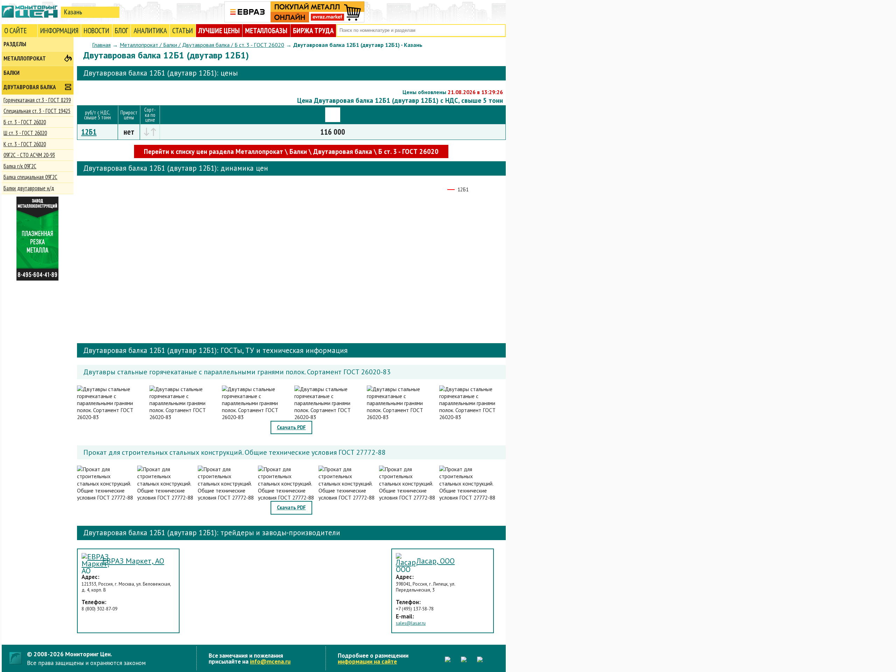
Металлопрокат (25, 58)
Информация (59, 30)
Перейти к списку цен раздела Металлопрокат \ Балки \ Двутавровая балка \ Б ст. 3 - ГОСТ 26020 (291, 151)
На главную (30, 12)
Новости (96, 30)
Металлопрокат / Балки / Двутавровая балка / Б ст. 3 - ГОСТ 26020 (202, 44)
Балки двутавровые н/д (29, 188)
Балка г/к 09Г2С (20, 166)
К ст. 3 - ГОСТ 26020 (25, 144)
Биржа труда (313, 30)
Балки (12, 73)
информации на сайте (367, 661)
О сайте (15, 30)
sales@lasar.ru (411, 623)
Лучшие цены (219, 30)
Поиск (500, 30)
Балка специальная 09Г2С (30, 177)
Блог (121, 30)
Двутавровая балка (30, 87)
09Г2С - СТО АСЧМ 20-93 (29, 155)
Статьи (182, 30)
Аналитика (150, 30)
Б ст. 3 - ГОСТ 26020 (25, 122)
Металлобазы (266, 30)
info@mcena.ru (270, 661)
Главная (101, 44)
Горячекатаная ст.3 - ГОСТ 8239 (37, 100)
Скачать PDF (291, 427)
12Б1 (89, 132)
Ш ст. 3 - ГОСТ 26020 (25, 133)
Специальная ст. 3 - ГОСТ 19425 (37, 111)
